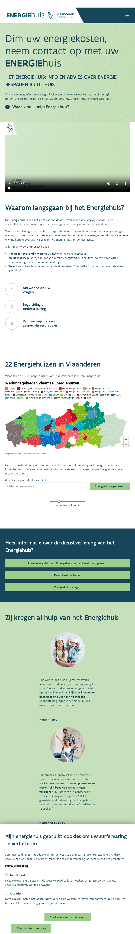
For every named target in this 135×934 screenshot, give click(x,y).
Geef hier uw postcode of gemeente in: (26, 480)
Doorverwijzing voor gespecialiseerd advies (40, 323)
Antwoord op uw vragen (36, 290)
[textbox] (45, 486)
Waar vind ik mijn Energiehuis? (40, 106)
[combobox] (45, 486)
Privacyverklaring (16, 865)
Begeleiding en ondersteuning (34, 306)
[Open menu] (128, 15)
